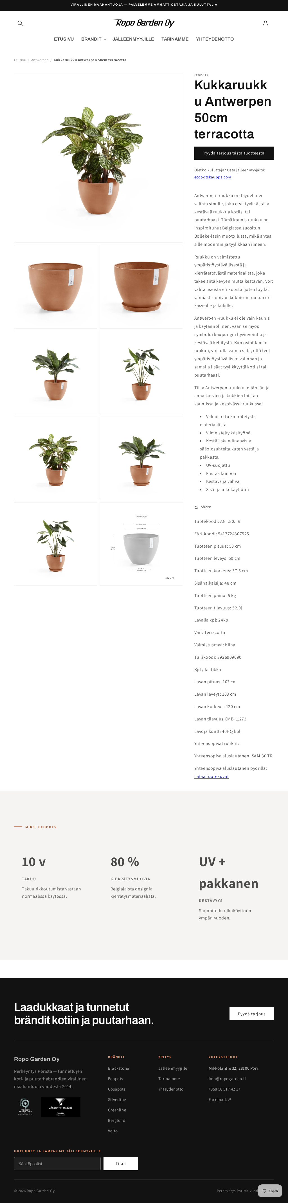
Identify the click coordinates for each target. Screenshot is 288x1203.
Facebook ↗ (220, 1099)
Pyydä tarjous (252, 1013)
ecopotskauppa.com (212, 177)
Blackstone (118, 1068)
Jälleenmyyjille (172, 1068)
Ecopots (115, 1078)
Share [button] (206, 506)
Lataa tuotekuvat (211, 776)
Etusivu (20, 60)
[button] (20, 23)
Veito (113, 1130)
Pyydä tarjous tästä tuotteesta (234, 153)
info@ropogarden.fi (227, 1078)
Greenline (117, 1110)
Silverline (117, 1099)
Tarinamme (169, 1078)
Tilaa (121, 1163)
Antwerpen (40, 60)
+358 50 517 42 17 (224, 1089)
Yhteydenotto (171, 1089)
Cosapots (117, 1089)
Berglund (116, 1120)
